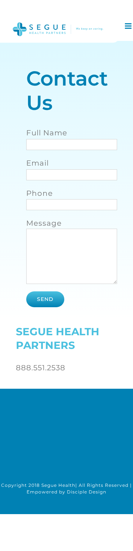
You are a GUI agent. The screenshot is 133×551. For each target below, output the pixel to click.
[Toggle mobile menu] (129, 26)
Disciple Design (86, 492)
